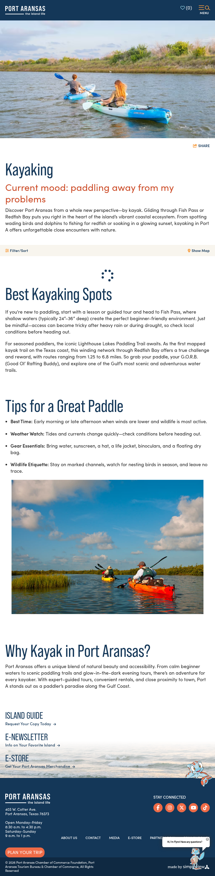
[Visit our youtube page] (193, 807)
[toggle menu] (204, 10)
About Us (69, 837)
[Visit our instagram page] (169, 807)
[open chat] (197, 859)
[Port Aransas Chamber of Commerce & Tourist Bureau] (25, 10)
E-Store (135, 837)
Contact (93, 837)
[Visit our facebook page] (158, 807)
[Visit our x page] (181, 807)
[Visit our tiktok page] (205, 807)
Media (114, 837)
